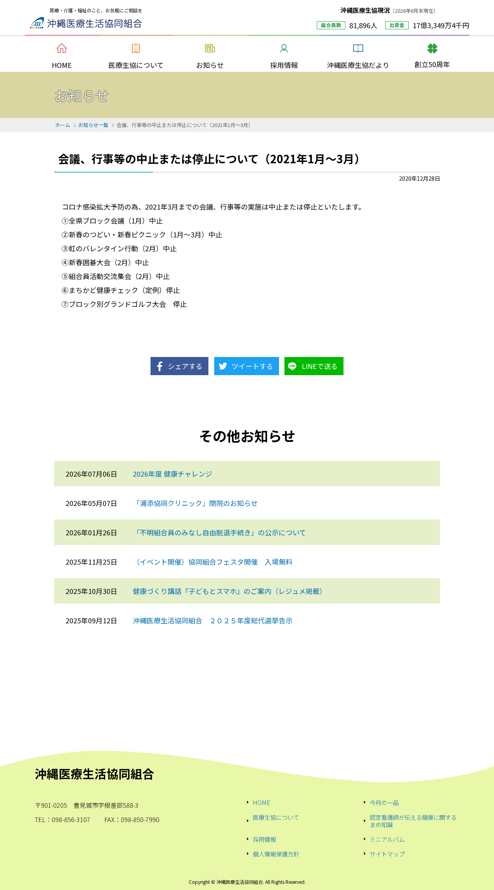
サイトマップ (387, 853)
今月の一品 (384, 802)
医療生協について (276, 817)
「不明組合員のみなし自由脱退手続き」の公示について (219, 532)
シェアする (185, 366)
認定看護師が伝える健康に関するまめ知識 (413, 821)
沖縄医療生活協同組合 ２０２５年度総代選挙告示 (213, 620)
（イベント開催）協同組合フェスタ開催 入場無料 (213, 562)
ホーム (62, 125)
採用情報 (264, 839)
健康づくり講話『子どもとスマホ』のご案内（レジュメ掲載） (230, 591)
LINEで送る (320, 366)
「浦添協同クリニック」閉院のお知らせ (195, 503)
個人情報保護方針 (276, 853)
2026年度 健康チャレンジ (172, 474)
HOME (261, 802)
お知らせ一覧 (93, 125)
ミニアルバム (387, 839)
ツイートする (252, 366)
